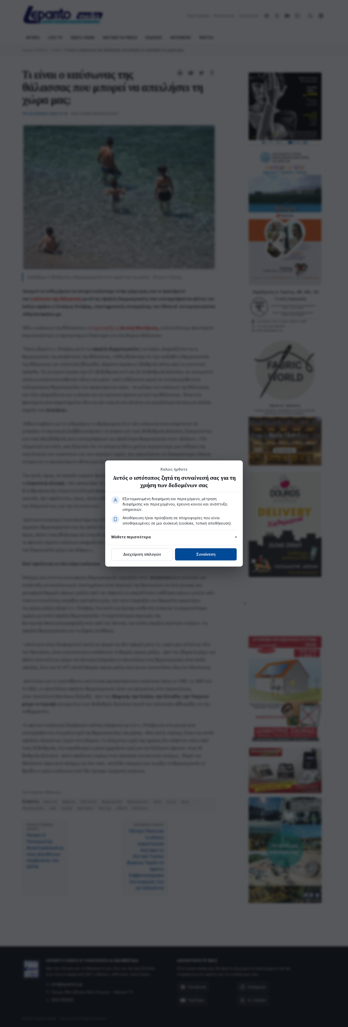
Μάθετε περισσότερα (131, 537)
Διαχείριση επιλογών (142, 554)
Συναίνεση (206, 554)
